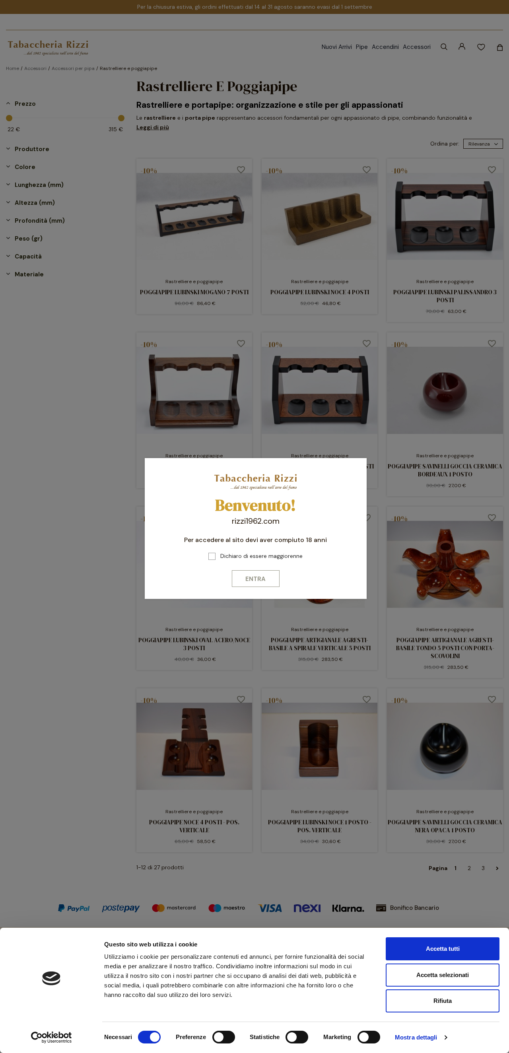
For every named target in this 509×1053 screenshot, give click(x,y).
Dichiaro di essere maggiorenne (261, 556)
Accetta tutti (443, 948)
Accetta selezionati (442, 974)
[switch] (223, 1037)
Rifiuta (442, 1000)
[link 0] (51, 1037)
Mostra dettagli (416, 1037)
